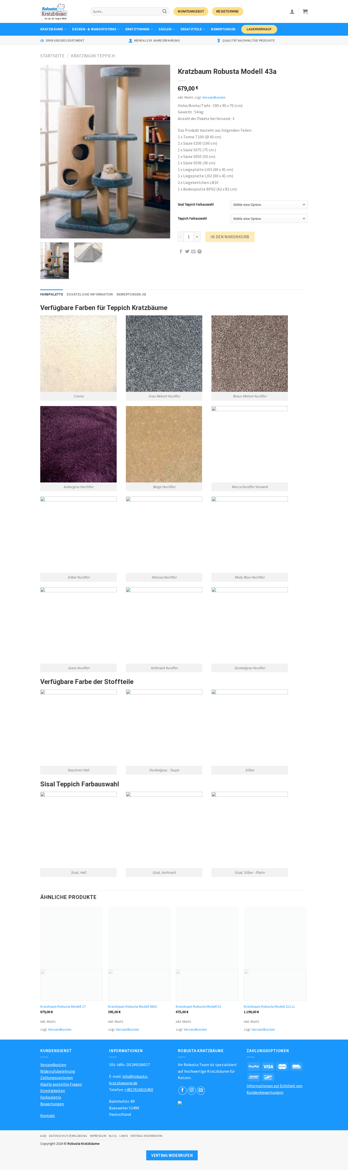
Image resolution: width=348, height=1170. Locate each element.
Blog (113, 1136)
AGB (43, 1136)
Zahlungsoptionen (56, 1077)
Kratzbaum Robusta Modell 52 (198, 1006)
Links (123, 1136)
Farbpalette (51, 294)
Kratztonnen (137, 29)
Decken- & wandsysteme (94, 29)
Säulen (164, 29)
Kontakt (47, 1115)
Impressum (98, 1136)
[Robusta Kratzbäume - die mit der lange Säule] (61, 11)
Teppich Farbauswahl (192, 219)
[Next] (161, 151)
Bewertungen (223, 29)
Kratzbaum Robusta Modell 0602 (132, 1006)
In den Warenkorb (229, 236)
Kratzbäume (51, 29)
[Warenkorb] (305, 11)
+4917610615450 (138, 1089)
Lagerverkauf (259, 29)
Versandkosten (213, 97)
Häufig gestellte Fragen (61, 1084)
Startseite (52, 56)
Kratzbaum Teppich (93, 56)
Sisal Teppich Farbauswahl (196, 205)
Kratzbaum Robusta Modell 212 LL (269, 1006)
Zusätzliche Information (89, 294)
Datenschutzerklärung (68, 1136)
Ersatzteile (191, 29)
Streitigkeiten (52, 1090)
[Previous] (49, 151)
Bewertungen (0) (131, 294)
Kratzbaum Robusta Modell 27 (63, 1006)
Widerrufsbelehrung (57, 1071)
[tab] (51, 294)
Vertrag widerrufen (146, 1136)
